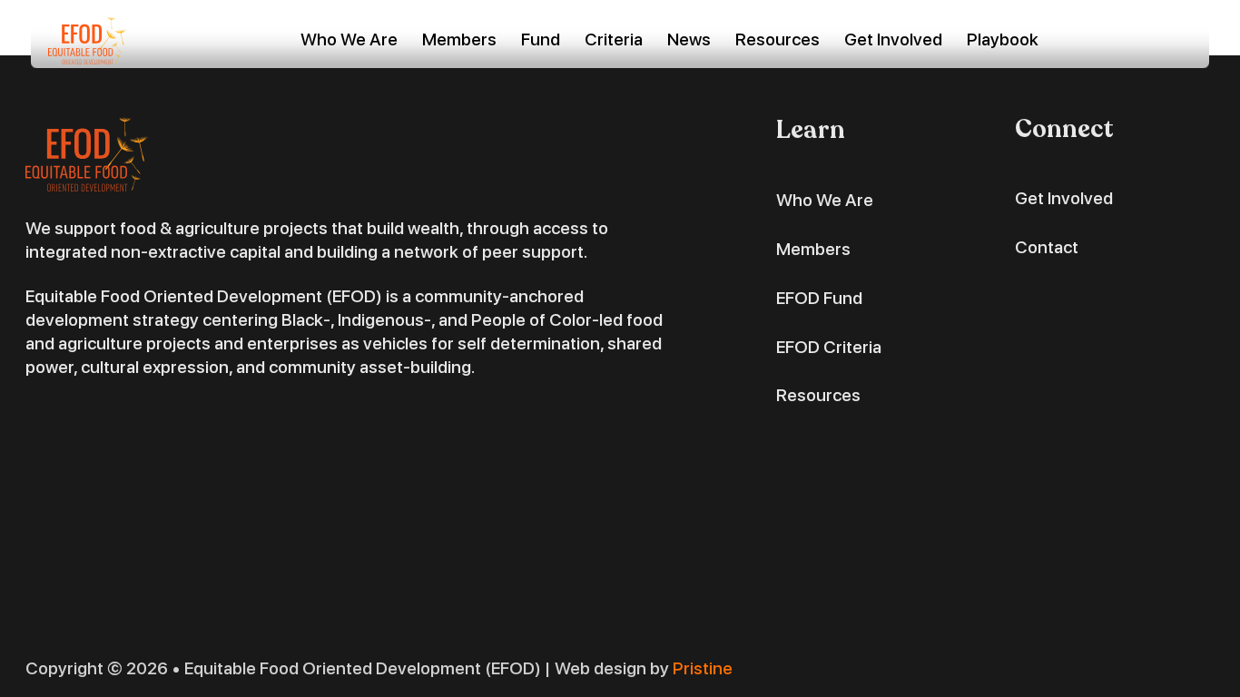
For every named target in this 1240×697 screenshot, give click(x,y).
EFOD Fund (819, 298)
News (689, 39)
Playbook (1002, 39)
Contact (1046, 247)
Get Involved (893, 39)
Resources (777, 39)
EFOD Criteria (828, 347)
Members (459, 39)
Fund (540, 39)
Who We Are (349, 39)
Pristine (703, 668)
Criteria (614, 39)
